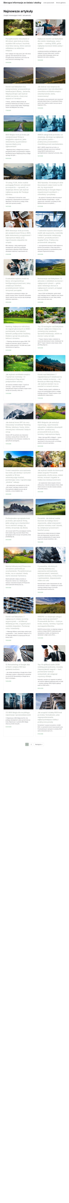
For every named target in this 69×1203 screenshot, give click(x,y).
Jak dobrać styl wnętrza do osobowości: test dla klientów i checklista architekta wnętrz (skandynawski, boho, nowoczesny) (50, 91)
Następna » (38, 744)
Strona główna (60, 3)
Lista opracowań (48, 3)
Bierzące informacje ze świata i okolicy (22, 2)
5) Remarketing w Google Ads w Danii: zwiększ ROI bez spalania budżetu (18, 667)
